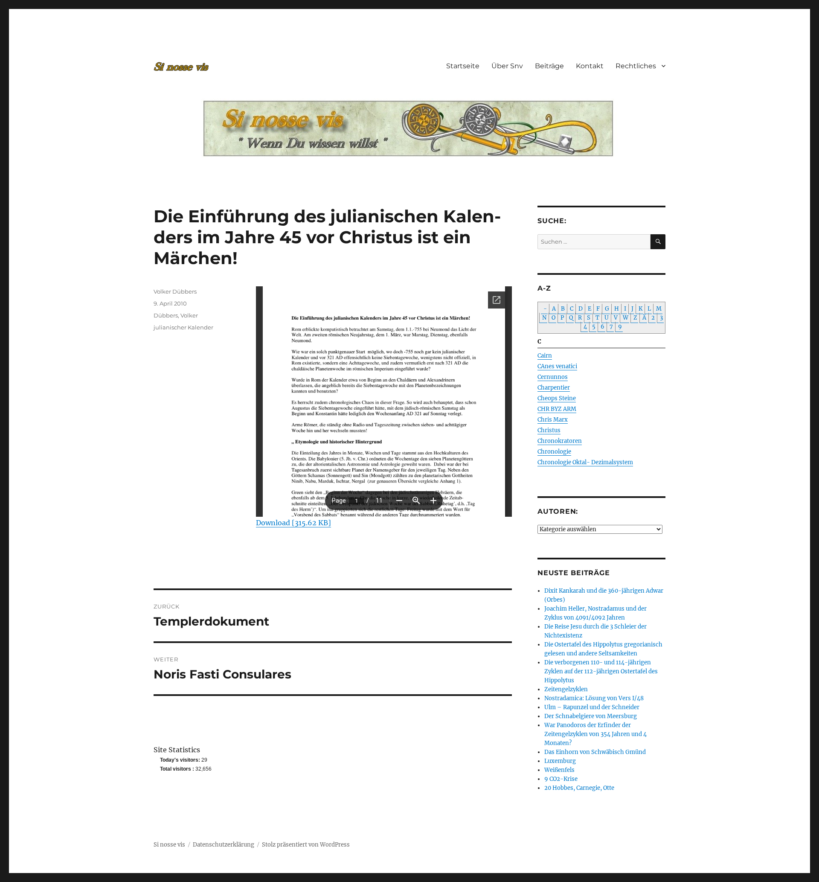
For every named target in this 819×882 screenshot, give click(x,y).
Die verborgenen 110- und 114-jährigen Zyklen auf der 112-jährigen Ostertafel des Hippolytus (601, 671)
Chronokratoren (559, 441)
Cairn (544, 355)
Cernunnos (552, 377)
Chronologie (554, 451)
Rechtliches (636, 66)
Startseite (462, 66)
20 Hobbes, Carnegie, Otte (579, 788)
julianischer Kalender (183, 327)
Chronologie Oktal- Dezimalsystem (585, 462)
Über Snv (507, 66)
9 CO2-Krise (561, 779)
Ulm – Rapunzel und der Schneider (591, 707)
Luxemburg (560, 761)
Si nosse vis (169, 844)
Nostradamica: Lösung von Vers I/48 (594, 698)
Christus (549, 430)
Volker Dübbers (175, 291)
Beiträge (549, 66)
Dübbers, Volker (176, 315)
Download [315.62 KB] (293, 522)
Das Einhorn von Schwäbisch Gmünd (595, 752)
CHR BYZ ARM (556, 409)
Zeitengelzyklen (566, 689)
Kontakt (590, 66)
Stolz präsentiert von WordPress (306, 844)
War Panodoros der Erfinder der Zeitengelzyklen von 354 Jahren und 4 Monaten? (595, 734)
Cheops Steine (556, 398)
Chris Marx (552, 419)
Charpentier (553, 387)
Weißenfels (559, 770)
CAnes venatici (557, 366)
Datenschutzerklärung (223, 844)
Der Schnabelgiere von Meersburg (590, 716)
